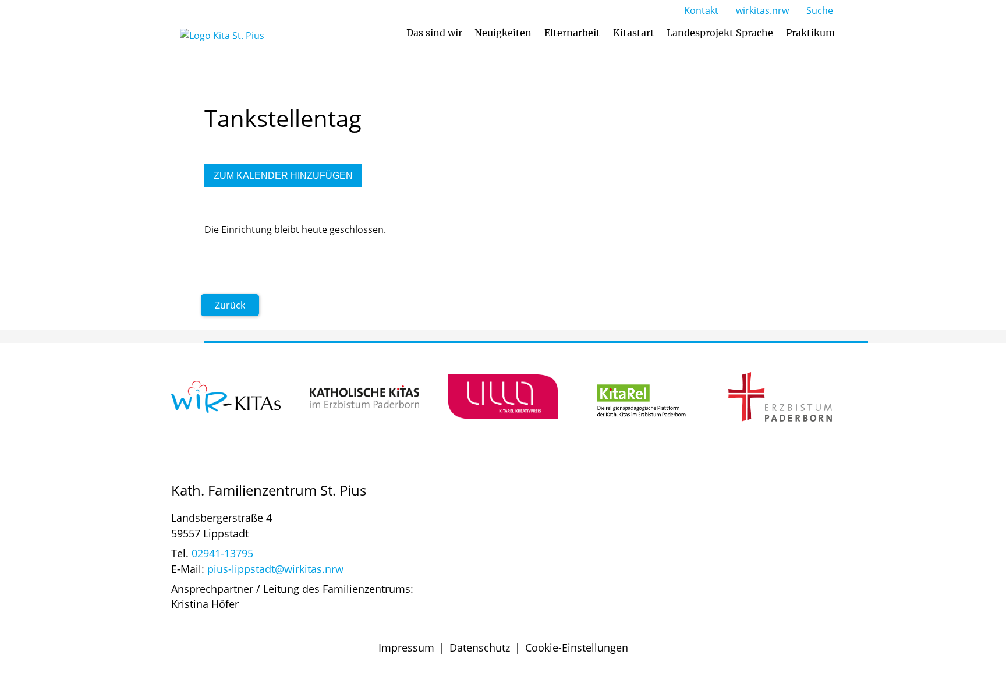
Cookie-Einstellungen (576, 647)
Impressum (406, 647)
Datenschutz (479, 647)
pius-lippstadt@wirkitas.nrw (275, 569)
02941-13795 (222, 553)
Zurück (230, 305)
